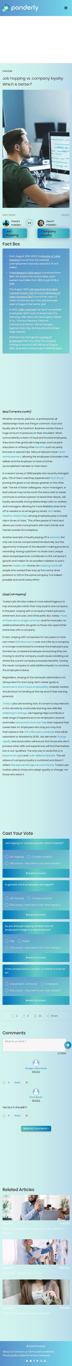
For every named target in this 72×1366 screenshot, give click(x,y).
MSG (50, 511)
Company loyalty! (42, 856)
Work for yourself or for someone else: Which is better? (33, 1231)
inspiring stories (49, 565)
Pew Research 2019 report (26, 272)
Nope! (26, 941)
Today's (7, 703)
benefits (40, 447)
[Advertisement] (36, 39)
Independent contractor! (24, 984)
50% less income (25, 642)
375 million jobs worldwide (39, 732)
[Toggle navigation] (65, 7)
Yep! (12, 941)
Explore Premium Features (34, 1355)
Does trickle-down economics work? (26, 1313)
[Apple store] (31, 1360)
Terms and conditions (41, 1351)
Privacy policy (11, 1355)
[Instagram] (41, 1360)
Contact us (20, 1351)
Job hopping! (17, 856)
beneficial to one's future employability (25, 687)
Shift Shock (57, 478)
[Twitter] (37, 1360)
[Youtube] (45, 1360)
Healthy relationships (15, 516)
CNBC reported (27, 309)
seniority (55, 537)
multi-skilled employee (41, 755)
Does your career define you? (22, 1273)
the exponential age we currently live (32, 765)
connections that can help (31, 722)
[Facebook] (34, 1360)
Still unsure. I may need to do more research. (35, 863)
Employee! (52, 984)
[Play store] (27, 1360)
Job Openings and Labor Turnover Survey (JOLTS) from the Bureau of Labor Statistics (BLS (34, 293)
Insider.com (20, 565)
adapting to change (15, 713)
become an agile (13, 755)
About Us (8, 1351)
